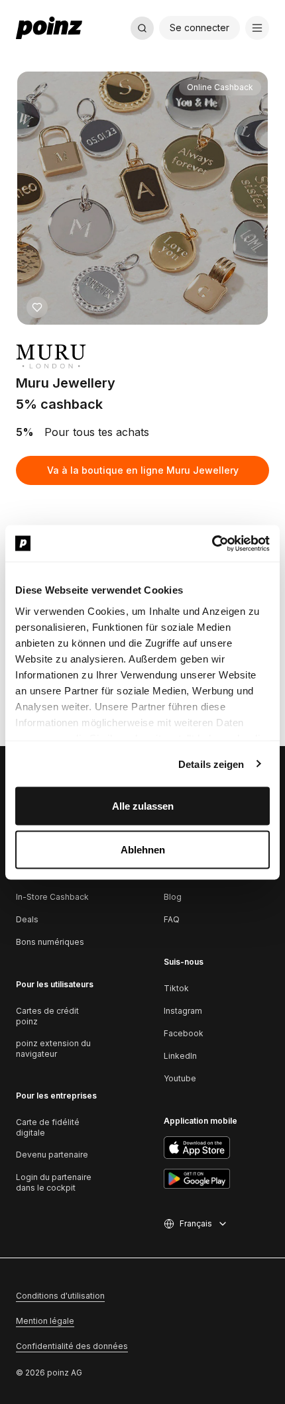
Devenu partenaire (52, 1155)
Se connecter (199, 27)
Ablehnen (143, 849)
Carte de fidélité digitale (48, 1127)
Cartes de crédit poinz (47, 1016)
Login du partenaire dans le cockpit (53, 1182)
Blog (173, 897)
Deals (27, 919)
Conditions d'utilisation (60, 1296)
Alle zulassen (143, 806)
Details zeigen (211, 763)
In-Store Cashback (52, 897)
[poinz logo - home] (49, 28)
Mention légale (45, 1321)
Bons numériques (50, 942)
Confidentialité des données (72, 1346)
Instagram (183, 1011)
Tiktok (176, 988)
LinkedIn (180, 1056)
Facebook (183, 1033)
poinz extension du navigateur (53, 1048)
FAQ (172, 919)
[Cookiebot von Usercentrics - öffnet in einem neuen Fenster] (212, 543)
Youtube (180, 1078)
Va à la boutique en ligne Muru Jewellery (143, 470)
